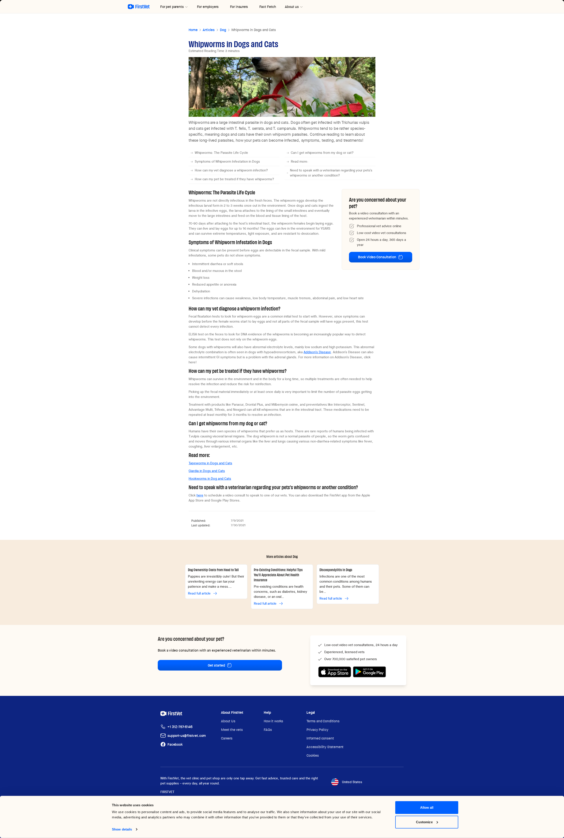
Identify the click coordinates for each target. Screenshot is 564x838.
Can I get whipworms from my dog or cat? (322, 153)
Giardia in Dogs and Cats (207, 471)
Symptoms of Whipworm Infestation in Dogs (227, 161)
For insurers (239, 6)
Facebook (175, 744)
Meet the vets (232, 729)
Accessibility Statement (324, 747)
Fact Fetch (267, 6)
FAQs (268, 729)
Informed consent (320, 738)
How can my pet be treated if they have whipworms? (234, 179)
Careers (226, 738)
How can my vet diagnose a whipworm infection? (231, 170)
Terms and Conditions (323, 721)
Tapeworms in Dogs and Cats (210, 463)
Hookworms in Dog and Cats (210, 478)
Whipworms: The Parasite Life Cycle (221, 153)
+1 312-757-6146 (180, 727)
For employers (208, 6)
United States (352, 782)
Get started (216, 665)
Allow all (427, 807)
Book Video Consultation (377, 257)
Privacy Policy (317, 729)
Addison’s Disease (317, 352)
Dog (223, 30)
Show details (122, 829)
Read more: (299, 161)
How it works (273, 721)
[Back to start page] (139, 6)
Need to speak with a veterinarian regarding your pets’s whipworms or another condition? (331, 173)
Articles (209, 30)
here (200, 495)
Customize (424, 822)
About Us (228, 721)
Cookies (312, 755)
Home (193, 30)
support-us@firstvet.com (186, 735)
